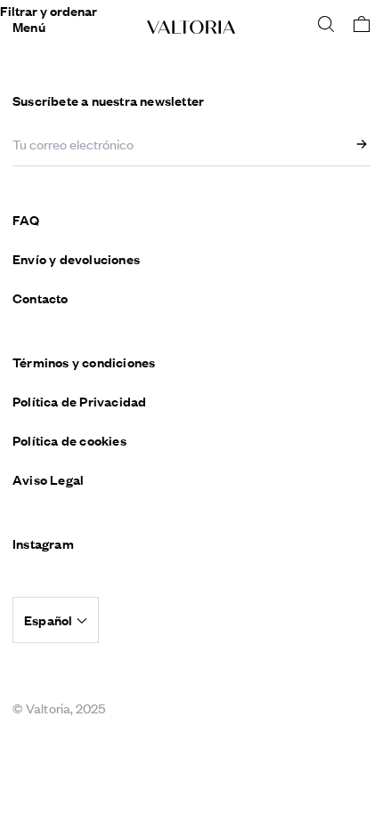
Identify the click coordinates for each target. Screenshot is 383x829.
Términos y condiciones (83, 362)
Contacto (40, 298)
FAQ (26, 220)
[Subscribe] (365, 144)
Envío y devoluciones (76, 259)
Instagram (43, 543)
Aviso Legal (48, 479)
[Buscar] (326, 24)
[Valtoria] (191, 27)
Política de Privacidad (79, 401)
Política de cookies (69, 440)
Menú (28, 27)
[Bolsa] (362, 24)
